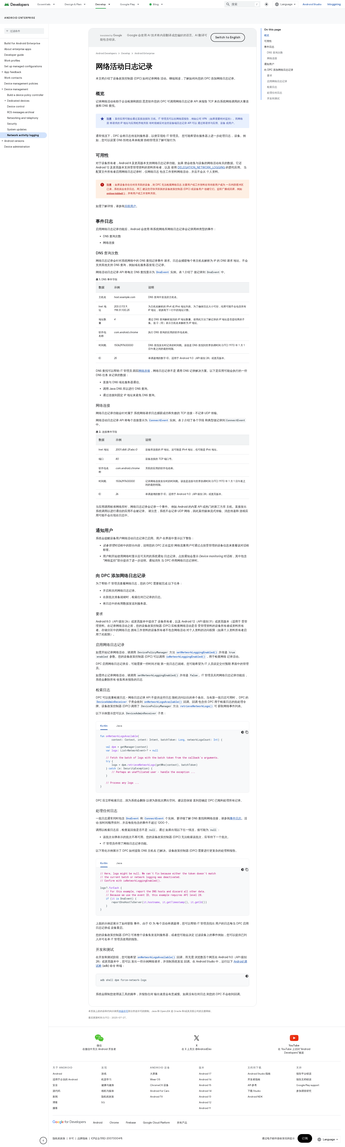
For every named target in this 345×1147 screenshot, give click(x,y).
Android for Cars (159, 1090)
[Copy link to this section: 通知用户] (116, 531)
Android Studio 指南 (259, 1073)
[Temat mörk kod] (242, 732)
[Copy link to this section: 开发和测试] (117, 950)
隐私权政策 (107, 1096)
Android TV (156, 1096)
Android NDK (255, 1096)
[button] (23, 72)
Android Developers (106, 53)
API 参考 (252, 1085)
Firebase (131, 1122)
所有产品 (182, 1122)
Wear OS (155, 1079)
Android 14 (205, 1090)
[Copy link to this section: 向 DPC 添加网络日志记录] (149, 576)
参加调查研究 (303, 1090)
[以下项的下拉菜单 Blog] (163, 4)
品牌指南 (82, 1138)
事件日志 (235, 818)
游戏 (103, 1073)
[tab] (104, 725)
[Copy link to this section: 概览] (108, 94)
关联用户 (130, 206)
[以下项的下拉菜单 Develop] (111, 4)
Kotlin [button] (104, 725)
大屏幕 (154, 1073)
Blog (156, 4)
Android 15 (205, 1085)
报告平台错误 (303, 1073)
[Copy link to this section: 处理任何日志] (121, 811)
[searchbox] (24, 31)
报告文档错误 (303, 1079)
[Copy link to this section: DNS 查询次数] (122, 253)
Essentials (44, 4)
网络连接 (144, 371)
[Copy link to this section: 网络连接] (113, 406)
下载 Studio (254, 1090)
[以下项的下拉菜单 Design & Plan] (86, 4)
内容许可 (123, 1011)
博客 (55, 1102)
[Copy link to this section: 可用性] (112, 156)
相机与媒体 (107, 1090)
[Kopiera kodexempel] (247, 732)
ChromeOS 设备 (159, 1085)
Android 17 (205, 1073)
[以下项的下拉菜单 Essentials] (55, 4)
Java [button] (119, 725)
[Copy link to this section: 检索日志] (113, 690)
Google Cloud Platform (156, 1122)
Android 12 (205, 1102)
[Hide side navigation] (43, 1140)
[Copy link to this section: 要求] (106, 614)
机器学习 (106, 1079)
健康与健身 (107, 1085)
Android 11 (205, 1108)
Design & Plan (73, 4)
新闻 (55, 1096)
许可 (71, 1138)
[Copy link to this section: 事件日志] (116, 222)
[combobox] (242, 4)
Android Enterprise (19, 17)
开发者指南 (254, 1079)
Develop (100, 4)
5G (103, 1102)
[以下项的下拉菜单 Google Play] (140, 4)
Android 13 (205, 1096)
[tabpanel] (172, 761)
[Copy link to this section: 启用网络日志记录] (128, 645)
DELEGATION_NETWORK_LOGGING (201, 167)
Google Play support (307, 1085)
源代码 (56, 1090)
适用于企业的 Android (65, 1079)
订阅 (305, 1138)
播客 (55, 1108)
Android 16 (205, 1079)
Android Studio (312, 4)
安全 (55, 1085)
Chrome (114, 1122)
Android (57, 1073)
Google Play (127, 4)
